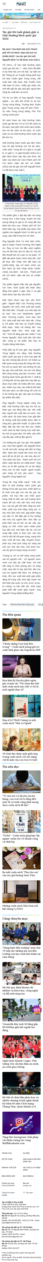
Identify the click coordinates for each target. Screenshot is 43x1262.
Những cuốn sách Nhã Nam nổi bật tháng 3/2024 (20, 907)
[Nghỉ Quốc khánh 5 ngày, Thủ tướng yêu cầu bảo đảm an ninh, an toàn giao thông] (21, 1046)
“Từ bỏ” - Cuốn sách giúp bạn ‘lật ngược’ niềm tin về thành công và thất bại (21, 838)
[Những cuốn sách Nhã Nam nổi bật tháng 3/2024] (21, 891)
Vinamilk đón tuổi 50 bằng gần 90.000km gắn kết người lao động (20, 1027)
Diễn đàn (23, 22)
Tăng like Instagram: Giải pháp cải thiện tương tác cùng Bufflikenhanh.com (20, 1140)
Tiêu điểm (15, 22)
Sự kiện (18, 10)
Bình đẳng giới (8, 1176)
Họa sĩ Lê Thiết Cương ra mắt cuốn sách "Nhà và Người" (19, 722)
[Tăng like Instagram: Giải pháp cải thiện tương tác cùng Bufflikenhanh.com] (21, 1123)
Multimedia (28, 1176)
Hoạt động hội (34, 22)
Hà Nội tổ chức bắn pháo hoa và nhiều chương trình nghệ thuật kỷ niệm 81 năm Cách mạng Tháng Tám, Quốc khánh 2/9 (20, 1102)
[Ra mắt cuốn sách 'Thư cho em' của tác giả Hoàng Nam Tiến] (21, 858)
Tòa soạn (29, 1193)
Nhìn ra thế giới (9, 1168)
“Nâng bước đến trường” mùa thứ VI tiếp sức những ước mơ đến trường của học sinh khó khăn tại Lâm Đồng (21, 952)
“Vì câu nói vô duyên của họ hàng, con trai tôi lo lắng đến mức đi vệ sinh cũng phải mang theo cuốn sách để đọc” (20, 800)
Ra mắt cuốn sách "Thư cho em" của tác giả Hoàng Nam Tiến (20, 874)
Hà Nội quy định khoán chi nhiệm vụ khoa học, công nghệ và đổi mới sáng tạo (20, 990)
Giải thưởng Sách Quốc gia (22, 604)
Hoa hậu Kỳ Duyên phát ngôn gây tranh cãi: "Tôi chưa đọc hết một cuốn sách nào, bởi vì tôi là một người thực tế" (20, 685)
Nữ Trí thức (29, 10)
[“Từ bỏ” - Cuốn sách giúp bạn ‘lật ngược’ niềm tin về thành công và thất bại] (21, 821)
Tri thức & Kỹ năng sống (31, 1169)
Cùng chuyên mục (15, 918)
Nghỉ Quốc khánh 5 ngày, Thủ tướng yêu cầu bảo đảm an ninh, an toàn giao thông (20, 1063)
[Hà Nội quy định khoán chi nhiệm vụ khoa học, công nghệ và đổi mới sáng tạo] (21, 973)
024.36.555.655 (8, 1185)
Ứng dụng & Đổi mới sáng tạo (32, 1160)
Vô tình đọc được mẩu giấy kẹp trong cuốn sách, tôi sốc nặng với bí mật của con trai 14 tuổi (20, 756)
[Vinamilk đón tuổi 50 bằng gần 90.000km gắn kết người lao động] (21, 1010)
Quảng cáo (27, 1185)
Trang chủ (7, 10)
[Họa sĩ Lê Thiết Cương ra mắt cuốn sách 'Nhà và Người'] (21, 706)
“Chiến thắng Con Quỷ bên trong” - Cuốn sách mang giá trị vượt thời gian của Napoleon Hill (21, 646)
